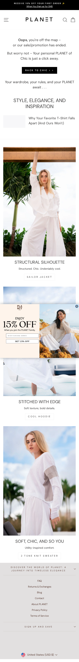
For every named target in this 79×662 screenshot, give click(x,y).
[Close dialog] (76, 306)
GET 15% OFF (22, 341)
